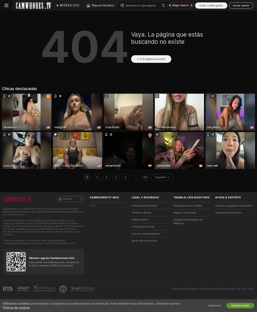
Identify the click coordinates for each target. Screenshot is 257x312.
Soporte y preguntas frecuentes (233, 205)
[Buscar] (163, 5)
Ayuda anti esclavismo (145, 240)
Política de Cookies (143, 226)
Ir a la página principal (151, 58)
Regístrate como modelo (187, 205)
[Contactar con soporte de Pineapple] (63, 289)
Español (67, 199)
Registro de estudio (184, 212)
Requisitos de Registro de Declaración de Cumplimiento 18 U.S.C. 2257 (213, 289)
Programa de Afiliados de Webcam (188, 221)
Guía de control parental (145, 233)
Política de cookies (16, 307)
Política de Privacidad (144, 205)
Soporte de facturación (228, 212)
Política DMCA (140, 219)
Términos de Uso (142, 212)
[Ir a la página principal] (33, 5)
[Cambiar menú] (6, 5)
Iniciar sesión (241, 5)
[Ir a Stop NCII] (83, 289)
